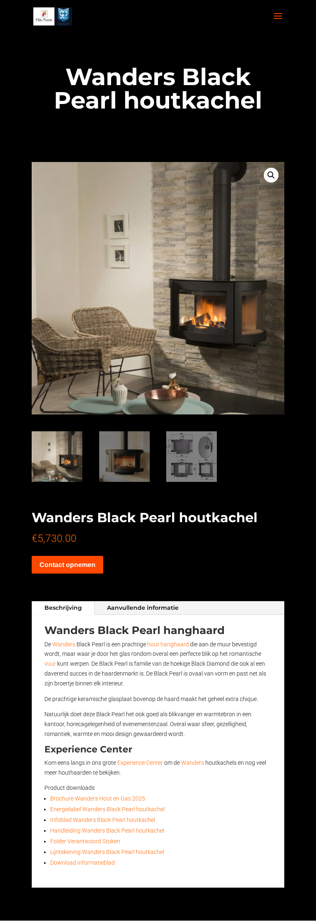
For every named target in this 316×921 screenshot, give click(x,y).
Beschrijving (63, 607)
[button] (271, 175)
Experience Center (140, 762)
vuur (50, 663)
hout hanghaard (168, 644)
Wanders (63, 644)
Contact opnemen (67, 564)
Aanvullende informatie (143, 607)
